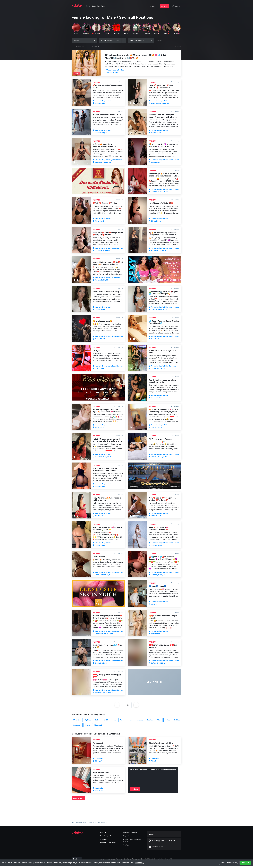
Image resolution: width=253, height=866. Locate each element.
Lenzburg (139, 720)
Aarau (122, 720)
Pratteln (150, 720)
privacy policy (139, 863)
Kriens (87, 725)
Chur (114, 720)
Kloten (167, 720)
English (152, 6)
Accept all (245, 863)
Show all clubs (78, 798)
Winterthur (77, 720)
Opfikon (88, 720)
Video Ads (95, 46)
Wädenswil (98, 725)
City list (126, 836)
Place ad (164, 6)
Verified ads (80, 46)
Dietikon (177, 720)
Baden (97, 720)
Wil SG (106, 720)
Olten (130, 720)
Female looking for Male (84, 822)
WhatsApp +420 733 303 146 (163, 841)
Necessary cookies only (229, 863)
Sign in (177, 6)
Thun (159, 720)
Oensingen (77, 725)
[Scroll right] (178, 28)
